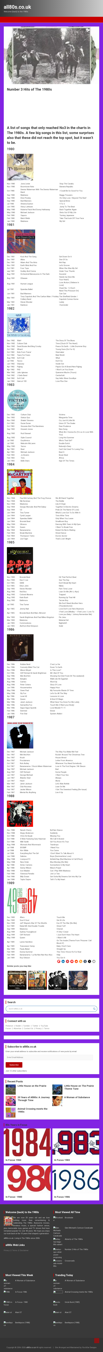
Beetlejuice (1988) (22, 1322)
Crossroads (70, 1261)
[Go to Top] (96, 1340)
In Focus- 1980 (14, 1196)
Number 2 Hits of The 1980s (76, 1249)
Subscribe (14, 1065)
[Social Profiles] (44, 1342)
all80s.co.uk (17, 7)
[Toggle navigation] (7, 20)
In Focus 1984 (13, 1160)
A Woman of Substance (77, 1097)
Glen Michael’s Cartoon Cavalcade (79, 1228)
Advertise (17, 1028)
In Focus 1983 (62, 1160)
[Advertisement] (51, 109)
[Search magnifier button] (94, 1009)
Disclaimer (24, 1250)
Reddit (18, 1026)
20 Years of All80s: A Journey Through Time (34, 1099)
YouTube (44, 1026)
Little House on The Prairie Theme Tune (79, 1087)
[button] (58, 961)
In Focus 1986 (62, 1196)
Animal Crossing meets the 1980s (32, 1110)
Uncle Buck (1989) (72, 1302)
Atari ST (18, 1312)
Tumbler (26, 1026)
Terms (46, 1028)
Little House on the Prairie (32, 1085)
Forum (8, 1028)
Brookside (69, 1217)
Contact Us (28, 1028)
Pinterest (9, 1026)
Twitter (35, 1026)
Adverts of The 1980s (74, 1239)
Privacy (39, 1028)
